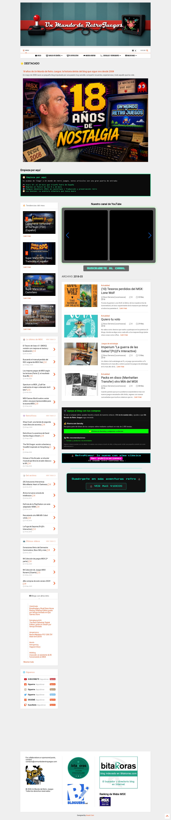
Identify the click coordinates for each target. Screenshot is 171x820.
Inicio (39, 56)
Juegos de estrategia (109, 344)
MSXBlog (32, 653)
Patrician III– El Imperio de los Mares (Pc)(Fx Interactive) (38, 320)
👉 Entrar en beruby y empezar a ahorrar (106, 431)
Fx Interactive (73, 56)
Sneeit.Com (90, 815)
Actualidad (105, 285)
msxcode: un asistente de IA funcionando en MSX (40, 656)
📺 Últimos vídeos (31, 541)
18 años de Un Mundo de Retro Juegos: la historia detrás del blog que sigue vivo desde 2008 (68, 71)
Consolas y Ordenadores (111, 56)
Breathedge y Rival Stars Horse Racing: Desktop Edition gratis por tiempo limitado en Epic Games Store (41, 611)
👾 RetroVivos (29, 416)
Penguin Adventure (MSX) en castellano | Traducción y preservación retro (61, 189)
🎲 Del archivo (29, 475)
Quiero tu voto (110, 319)
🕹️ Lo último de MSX (33, 339)
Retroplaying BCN (35, 620)
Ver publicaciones (106, 458)
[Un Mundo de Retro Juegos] (85, 45)
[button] (150, 235)
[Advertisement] (85, 730)
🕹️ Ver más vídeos (106, 486)
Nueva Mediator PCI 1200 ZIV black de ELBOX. (40, 636)
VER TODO (50, 475)
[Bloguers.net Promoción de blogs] (78, 803)
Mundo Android (90, 56)
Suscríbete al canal (106, 268)
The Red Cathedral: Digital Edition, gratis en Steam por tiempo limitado (40, 625)
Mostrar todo (29, 662)
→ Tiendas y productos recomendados (78, 441)
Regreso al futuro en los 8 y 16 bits (44, 187)
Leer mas (123, 308)
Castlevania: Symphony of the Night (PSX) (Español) (37, 227)
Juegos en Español (54, 56)
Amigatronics (34, 632)
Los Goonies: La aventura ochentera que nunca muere (51, 191)
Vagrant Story (34, 647)
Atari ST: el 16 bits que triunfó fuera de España (50, 185)
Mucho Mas (131, 56)
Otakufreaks (33, 606)
